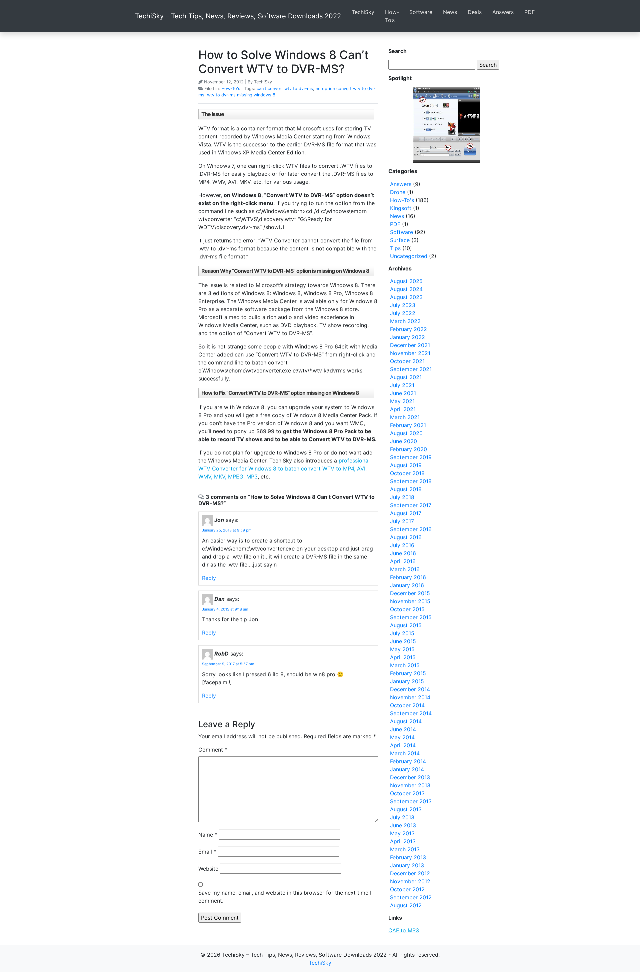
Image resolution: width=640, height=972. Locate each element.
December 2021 (410, 345)
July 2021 (402, 385)
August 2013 (406, 809)
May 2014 (402, 737)
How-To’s (392, 16)
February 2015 (408, 673)
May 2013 (402, 833)
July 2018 (402, 497)
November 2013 (410, 785)
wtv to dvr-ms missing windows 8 (241, 94)
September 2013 (411, 801)
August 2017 (405, 513)
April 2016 (403, 561)
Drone (397, 192)
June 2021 (403, 393)
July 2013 (402, 817)
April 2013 (403, 841)
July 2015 (402, 633)
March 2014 (405, 753)
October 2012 (407, 889)
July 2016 (402, 545)
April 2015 (403, 657)
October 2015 (407, 609)
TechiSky (363, 12)
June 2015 (403, 641)
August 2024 (406, 289)
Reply (209, 578)
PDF (529, 12)
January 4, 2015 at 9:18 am (225, 609)
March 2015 (405, 665)
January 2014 (407, 769)
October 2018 (407, 473)
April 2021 (403, 409)
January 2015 (407, 681)
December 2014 (410, 689)
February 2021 (408, 425)
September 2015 (411, 617)
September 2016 (411, 529)
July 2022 (402, 313)
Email (207, 851)
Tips (395, 248)
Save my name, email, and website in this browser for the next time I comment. (284, 896)
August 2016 (406, 537)
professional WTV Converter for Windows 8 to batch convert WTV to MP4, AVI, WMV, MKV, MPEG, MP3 (284, 468)
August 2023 (406, 297)
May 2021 (402, 401)
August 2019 (406, 465)
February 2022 (408, 329)
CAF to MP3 (403, 930)
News (450, 12)
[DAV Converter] (446, 125)
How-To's (230, 88)
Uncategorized (408, 256)
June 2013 (403, 825)
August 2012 (406, 905)
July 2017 (402, 521)
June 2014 (403, 729)
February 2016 (408, 577)
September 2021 (411, 369)
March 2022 (405, 321)
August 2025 (406, 281)
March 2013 (405, 849)
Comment (212, 749)
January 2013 (407, 865)
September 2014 (411, 713)
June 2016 (403, 553)
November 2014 (410, 697)
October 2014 (407, 705)
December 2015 (410, 593)
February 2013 (408, 857)
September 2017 (410, 505)
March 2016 (405, 569)
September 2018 (411, 481)
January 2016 (407, 585)
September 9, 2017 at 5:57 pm (228, 664)
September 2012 (411, 897)
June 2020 (403, 441)
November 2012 (410, 881)
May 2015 (402, 649)
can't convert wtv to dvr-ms (285, 88)
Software (420, 12)
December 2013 (410, 777)
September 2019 (411, 457)
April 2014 (403, 745)
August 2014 (406, 721)
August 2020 (406, 433)
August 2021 (406, 377)
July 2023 (402, 305)
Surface (400, 240)
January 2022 (407, 337)
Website (208, 868)
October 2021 (407, 361)
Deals (475, 12)
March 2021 (405, 417)
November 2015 (410, 601)
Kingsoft (400, 208)
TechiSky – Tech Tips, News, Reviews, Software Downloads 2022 (238, 16)
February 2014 (408, 761)
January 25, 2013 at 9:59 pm (227, 530)
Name (207, 834)
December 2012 (410, 873)
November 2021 (410, 353)
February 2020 (408, 449)
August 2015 (406, 625)
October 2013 (407, 793)
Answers (503, 12)
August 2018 (406, 489)
